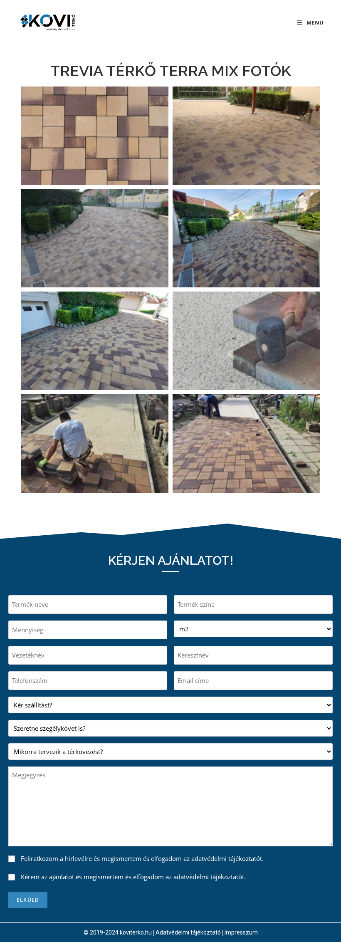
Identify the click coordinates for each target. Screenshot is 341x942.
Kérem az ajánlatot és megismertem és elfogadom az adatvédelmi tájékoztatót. (133, 877)
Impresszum (241, 932)
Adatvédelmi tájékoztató (188, 932)
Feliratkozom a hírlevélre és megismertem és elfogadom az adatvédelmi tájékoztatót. (142, 858)
